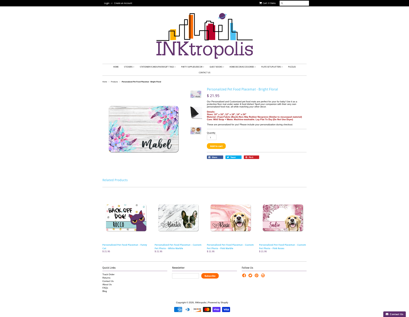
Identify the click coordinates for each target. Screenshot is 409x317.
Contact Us (204, 73)
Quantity (211, 133)
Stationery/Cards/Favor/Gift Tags (157, 67)
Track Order (108, 274)
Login (106, 3)
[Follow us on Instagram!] (263, 276)
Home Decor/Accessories (242, 67)
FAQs (105, 288)
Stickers (128, 67)
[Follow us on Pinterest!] (257, 276)
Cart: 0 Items (269, 3)
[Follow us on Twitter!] (250, 276)
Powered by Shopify (218, 302)
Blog (104, 291)
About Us (107, 284)
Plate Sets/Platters (271, 67)
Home (116, 67)
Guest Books (216, 67)
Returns (106, 277)
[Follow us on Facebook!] (244, 276)
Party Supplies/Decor (192, 67)
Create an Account (123, 3)
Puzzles (292, 67)
